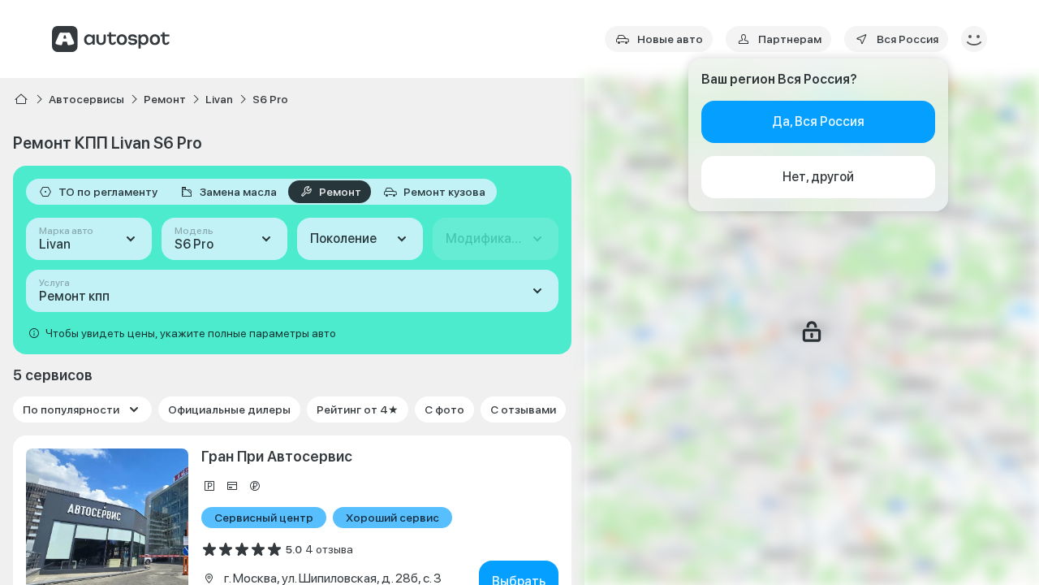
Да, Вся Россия (818, 121)
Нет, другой (818, 176)
